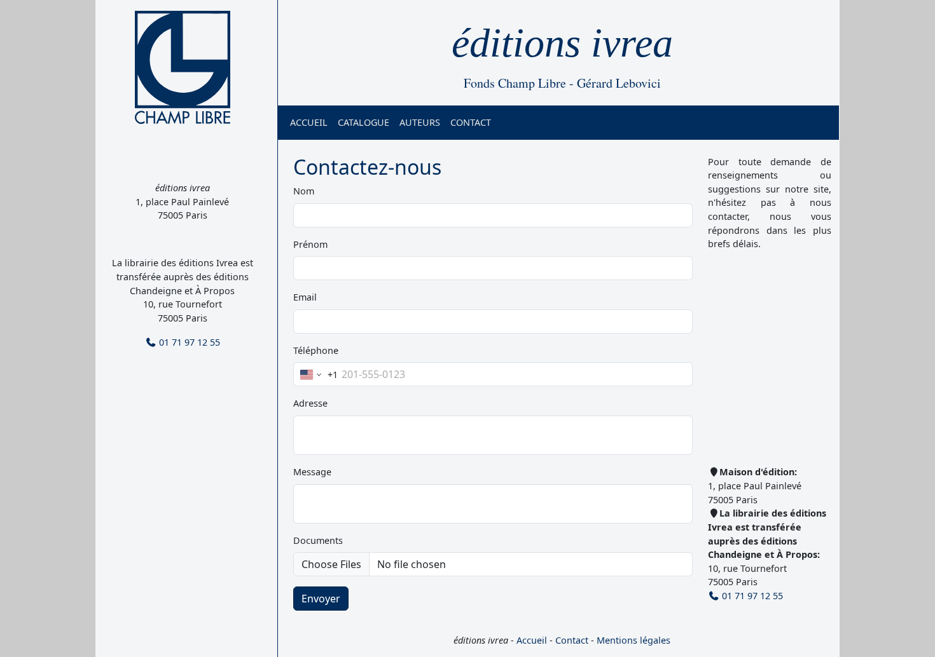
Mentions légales (633, 640)
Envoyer (320, 599)
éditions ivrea (562, 42)
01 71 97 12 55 (188, 342)
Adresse (310, 403)
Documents (318, 540)
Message (312, 472)
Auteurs (419, 122)
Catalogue (363, 122)
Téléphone (315, 350)
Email (305, 297)
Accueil (309, 122)
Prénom (310, 244)
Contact (470, 122)
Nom (303, 191)
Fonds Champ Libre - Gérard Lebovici (562, 82)
